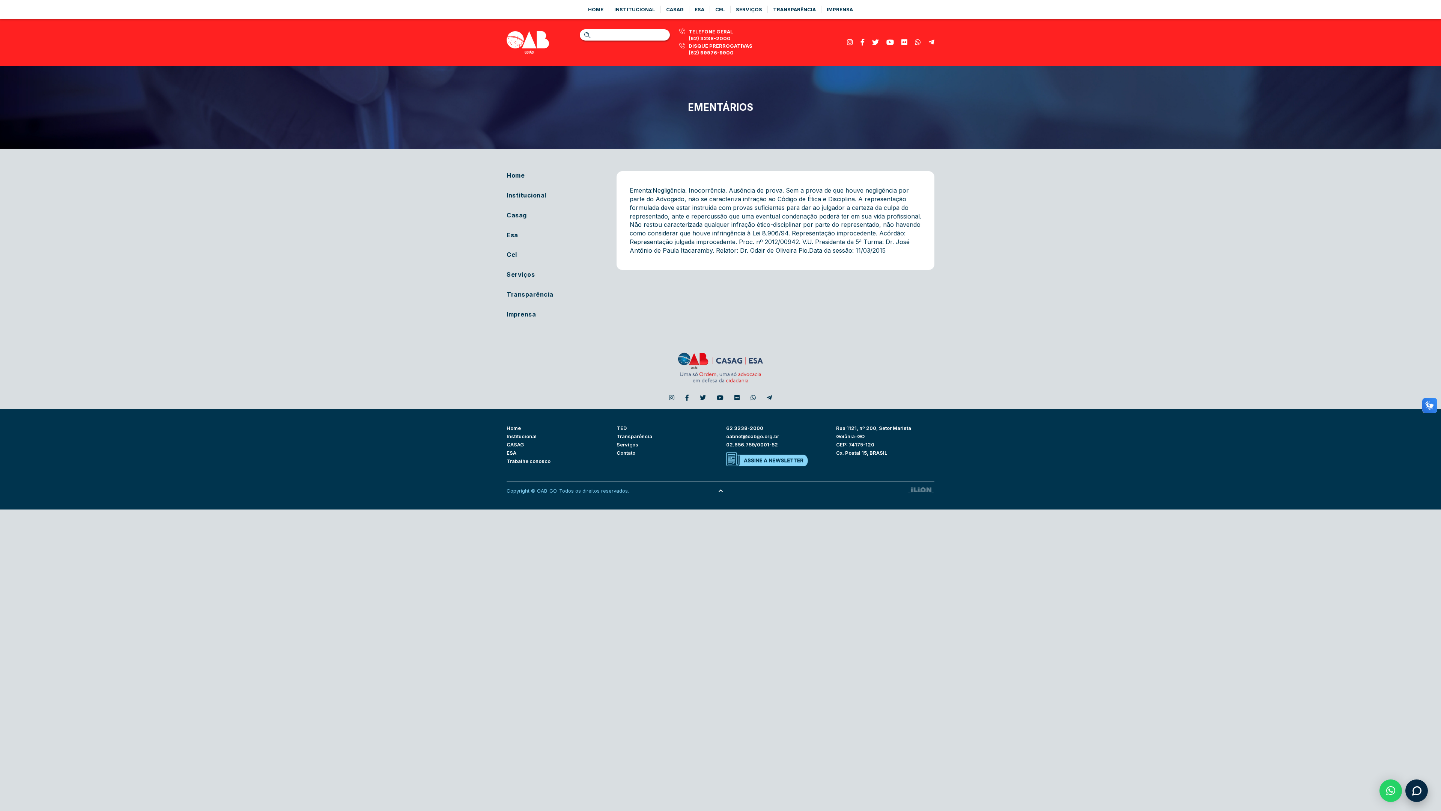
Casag (675, 9)
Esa (699, 9)
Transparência (794, 9)
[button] (1390, 790)
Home (595, 9)
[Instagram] (850, 42)
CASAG (515, 445)
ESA (511, 453)
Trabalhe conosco (529, 461)
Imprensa (840, 9)
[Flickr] (904, 42)
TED (622, 428)
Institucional (634, 9)
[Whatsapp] (918, 42)
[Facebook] (862, 42)
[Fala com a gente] (1416, 790)
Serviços (749, 9)
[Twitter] (875, 42)
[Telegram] (931, 42)
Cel (720, 9)
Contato (626, 453)
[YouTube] (890, 42)
